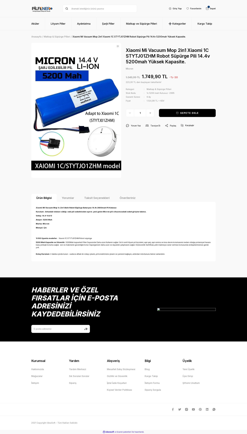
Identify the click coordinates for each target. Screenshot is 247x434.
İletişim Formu (152, 383)
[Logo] (42, 9)
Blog (147, 369)
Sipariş (72, 383)
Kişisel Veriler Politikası (119, 389)
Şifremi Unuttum (191, 383)
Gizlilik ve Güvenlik (117, 376)
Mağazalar (37, 376)
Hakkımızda (37, 369)
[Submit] (86, 329)
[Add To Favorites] (117, 46)
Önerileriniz (128, 198)
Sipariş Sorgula (153, 389)
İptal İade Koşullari (117, 383)
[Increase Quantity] (150, 113)
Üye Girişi (188, 376)
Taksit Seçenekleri (97, 198)
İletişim (35, 383)
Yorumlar (68, 198)
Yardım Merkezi (77, 369)
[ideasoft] (108, 432)
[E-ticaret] (123, 432)
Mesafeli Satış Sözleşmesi (121, 369)
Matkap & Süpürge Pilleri (159, 89)
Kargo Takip (151, 376)
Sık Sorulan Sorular (79, 376)
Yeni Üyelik (189, 369)
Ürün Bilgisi (44, 198)
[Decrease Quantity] (130, 113)
